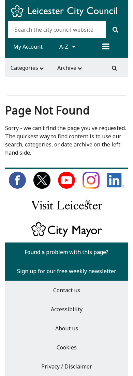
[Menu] (106, 46)
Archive (67, 68)
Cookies (67, 347)
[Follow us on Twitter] (41, 186)
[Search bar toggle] (114, 68)
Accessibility (67, 309)
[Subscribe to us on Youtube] (66, 186)
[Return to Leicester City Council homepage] (66, 17)
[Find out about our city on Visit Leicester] (66, 211)
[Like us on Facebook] (17, 186)
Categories (25, 68)
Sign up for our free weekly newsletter (66, 271)
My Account (28, 46)
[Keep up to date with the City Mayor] (66, 235)
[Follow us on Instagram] (91, 186)
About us (66, 328)
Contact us (66, 290)
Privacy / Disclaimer (66, 366)
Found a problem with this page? (66, 252)
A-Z (64, 46)
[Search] (115, 29)
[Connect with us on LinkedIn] (115, 186)
